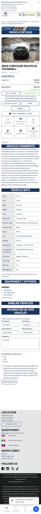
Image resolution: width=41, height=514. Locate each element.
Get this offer (9, 8)
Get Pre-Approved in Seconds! (20, 98)
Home (3, 21)
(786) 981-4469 (14, 433)
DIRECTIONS (12, 424)
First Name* (5, 321)
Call (4, 357)
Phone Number (27, 329)
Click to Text (10, 103)
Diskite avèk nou (13, 445)
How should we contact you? (11, 354)
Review (24, 14)
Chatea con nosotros (15, 440)
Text (4, 359)
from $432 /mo (35, 90)
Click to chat (12, 435)
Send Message (9, 382)
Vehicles (4, 454)
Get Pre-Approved (7, 456)
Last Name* (26, 321)
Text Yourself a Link (22, 113)
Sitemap (31, 481)
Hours (23, 433)
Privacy (25, 481)
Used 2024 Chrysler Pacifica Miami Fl (18, 21)
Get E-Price (10, 93)
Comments (5, 336)
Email (5, 361)
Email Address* (6, 329)
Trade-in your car (7, 458)
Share (20, 108)
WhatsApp (31, 93)
